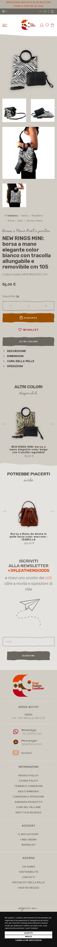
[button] (14, 354)
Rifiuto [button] (28, 937)
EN (45, 15)
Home (24, 219)
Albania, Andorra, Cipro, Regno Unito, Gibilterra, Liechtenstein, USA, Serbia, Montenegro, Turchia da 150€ (28, 6)
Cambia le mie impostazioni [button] (28, 940)
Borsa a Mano (34, 224)
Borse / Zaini (15, 224)
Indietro (12, 219)
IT (40, 15)
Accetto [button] (28, 933)
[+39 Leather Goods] (28, 28)
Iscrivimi (28, 659)
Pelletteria (37, 219)
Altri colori (28, 345)
